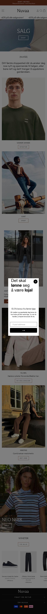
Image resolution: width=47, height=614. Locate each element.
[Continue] (23, 330)
